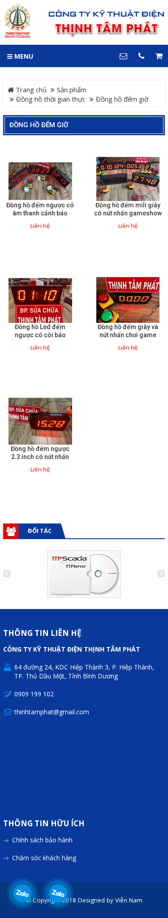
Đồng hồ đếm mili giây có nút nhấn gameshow (128, 209)
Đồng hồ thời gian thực (51, 98)
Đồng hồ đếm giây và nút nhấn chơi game (128, 331)
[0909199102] (22, 893)
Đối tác (40, 531)
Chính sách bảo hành (42, 840)
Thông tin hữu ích (44, 823)
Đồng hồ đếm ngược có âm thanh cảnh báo (40, 209)
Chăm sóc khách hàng (44, 858)
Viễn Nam (128, 900)
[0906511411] (58, 893)
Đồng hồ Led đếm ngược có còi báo (40, 331)
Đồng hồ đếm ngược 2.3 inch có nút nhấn (40, 452)
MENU (23, 56)
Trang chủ (30, 89)
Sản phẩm (71, 89)
